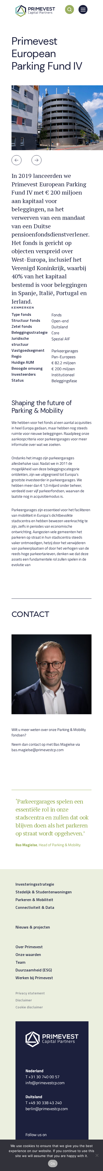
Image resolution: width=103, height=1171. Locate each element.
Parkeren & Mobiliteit (34, 900)
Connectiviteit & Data (35, 908)
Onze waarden (28, 955)
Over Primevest (29, 947)
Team (21, 963)
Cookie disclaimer (29, 1007)
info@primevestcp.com (45, 1083)
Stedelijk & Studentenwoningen (44, 892)
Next (37, 160)
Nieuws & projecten (33, 928)
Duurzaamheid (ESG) (34, 970)
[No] (96, 1155)
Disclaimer (24, 1000)
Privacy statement (30, 993)
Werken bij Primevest (34, 978)
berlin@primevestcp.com (47, 1109)
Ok (52, 1164)
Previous (17, 160)
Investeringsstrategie (35, 885)
